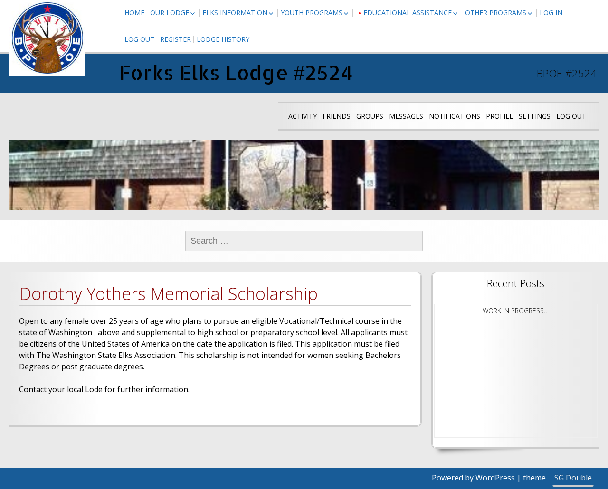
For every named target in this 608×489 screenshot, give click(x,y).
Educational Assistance (407, 12)
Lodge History (223, 39)
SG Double (573, 477)
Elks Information (234, 12)
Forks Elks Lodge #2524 (236, 72)
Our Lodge (169, 12)
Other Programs (495, 12)
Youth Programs (311, 12)
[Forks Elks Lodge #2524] (47, 38)
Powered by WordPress (473, 477)
